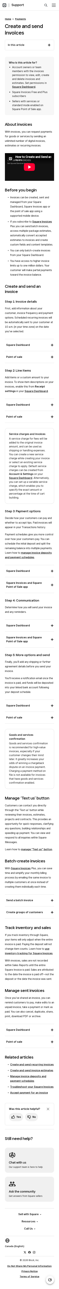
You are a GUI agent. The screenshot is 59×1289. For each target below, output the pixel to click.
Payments (20, 19)
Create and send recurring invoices (32, 1064)
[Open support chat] (50, 1280)
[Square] (4, 5)
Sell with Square (28, 1214)
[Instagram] (34, 1252)
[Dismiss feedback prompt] (48, 1109)
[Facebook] (29, 1252)
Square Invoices (42, 221)
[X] (25, 1252)
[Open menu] (54, 5)
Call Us (28, 1228)
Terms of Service (29, 1276)
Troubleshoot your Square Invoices (32, 1086)
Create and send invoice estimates (31, 1070)
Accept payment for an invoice (29, 1092)
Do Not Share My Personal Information (29, 1266)
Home (8, 19)
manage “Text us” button (36, 849)
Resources (28, 1221)
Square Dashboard (23, 86)
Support (17, 5)
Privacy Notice (29, 1271)
